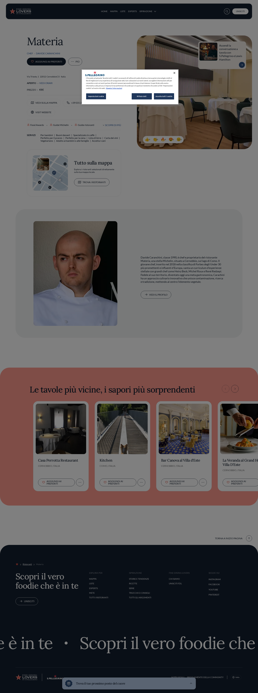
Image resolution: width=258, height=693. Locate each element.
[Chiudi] (174, 73)
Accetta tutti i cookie (164, 96)
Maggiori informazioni (114, 88)
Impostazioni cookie (96, 96)
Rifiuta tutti (141, 96)
